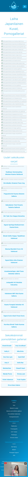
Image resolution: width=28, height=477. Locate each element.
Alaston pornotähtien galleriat (14, 411)
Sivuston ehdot (14, 437)
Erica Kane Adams (14, 385)
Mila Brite (20, 351)
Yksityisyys (14, 434)
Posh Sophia (21, 379)
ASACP (14, 449)
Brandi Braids (6, 346)
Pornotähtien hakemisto (14, 414)
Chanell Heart (20, 368)
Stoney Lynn (21, 374)
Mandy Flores (7, 374)
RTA (14, 455)
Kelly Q (6, 351)
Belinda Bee (7, 368)
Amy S (7, 363)
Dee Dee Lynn (7, 357)
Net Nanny (14, 447)
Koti (14, 405)
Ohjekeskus (14, 426)
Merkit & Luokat (14, 408)
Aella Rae (20, 363)
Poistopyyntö (14, 429)
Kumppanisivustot (14, 417)
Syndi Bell (21, 357)
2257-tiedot (14, 432)
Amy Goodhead (20, 346)
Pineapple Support (14, 452)
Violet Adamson (7, 379)
